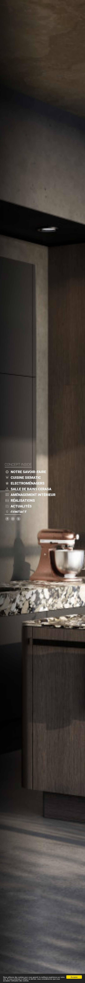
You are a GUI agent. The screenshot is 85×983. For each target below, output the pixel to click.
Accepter (74, 977)
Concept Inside (18, 464)
